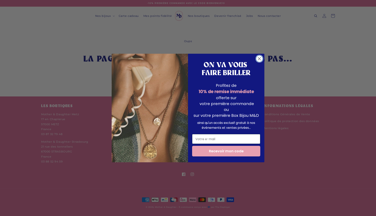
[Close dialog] (259, 58)
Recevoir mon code (226, 151)
